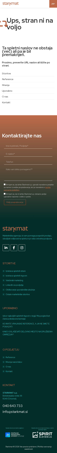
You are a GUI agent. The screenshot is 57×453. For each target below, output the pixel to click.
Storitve (6, 73)
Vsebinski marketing (14, 280)
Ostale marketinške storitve (18, 294)
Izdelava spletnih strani (16, 271)
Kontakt (6, 102)
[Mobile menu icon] (53, 4)
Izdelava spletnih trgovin (16, 275)
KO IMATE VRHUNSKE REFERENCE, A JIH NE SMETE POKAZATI (26, 325)
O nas (5, 96)
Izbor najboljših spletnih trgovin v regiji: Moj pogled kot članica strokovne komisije (26, 317)
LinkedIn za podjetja (14, 285)
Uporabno (7, 90)
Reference (7, 79)
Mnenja (5, 85)
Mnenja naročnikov (14, 362)
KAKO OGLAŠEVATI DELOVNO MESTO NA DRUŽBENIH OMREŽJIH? (27, 333)
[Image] (14, 434)
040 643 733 (13, 406)
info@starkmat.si (15, 412)
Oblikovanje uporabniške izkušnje (20, 289)
